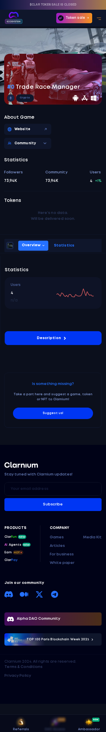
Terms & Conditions (23, 667)
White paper (62, 563)
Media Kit (92, 537)
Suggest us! (53, 413)
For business (62, 554)
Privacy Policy (17, 675)
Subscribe (53, 504)
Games (57, 537)
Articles (57, 545)
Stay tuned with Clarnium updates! (38, 474)
